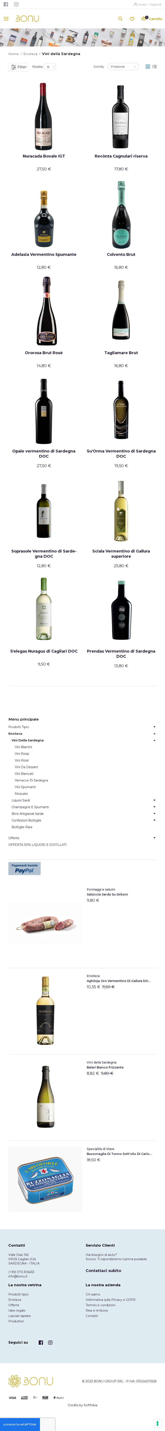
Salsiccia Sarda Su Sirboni (107, 894)
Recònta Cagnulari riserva (121, 156)
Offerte (13, 1305)
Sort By (99, 66)
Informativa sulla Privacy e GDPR (111, 1300)
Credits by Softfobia (82, 1405)
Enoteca (30, 54)
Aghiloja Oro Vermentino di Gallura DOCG (119, 981)
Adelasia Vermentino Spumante (43, 254)
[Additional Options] (82, 868)
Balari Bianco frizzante (105, 1067)
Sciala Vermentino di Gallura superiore (121, 554)
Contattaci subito (103, 1270)
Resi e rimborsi (97, 1310)
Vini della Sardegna (101, 1062)
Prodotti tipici (18, 1294)
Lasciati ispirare (19, 1316)
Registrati (156, 4)
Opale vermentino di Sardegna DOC (43, 454)
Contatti (92, 1316)
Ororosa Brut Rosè (44, 352)
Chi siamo (93, 1294)
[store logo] (27, 18)
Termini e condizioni (100, 1305)
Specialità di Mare (100, 1149)
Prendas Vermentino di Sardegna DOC (121, 654)
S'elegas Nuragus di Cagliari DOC (44, 651)
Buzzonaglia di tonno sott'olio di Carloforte (119, 1154)
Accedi (142, 4)
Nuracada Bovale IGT (44, 156)
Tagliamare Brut (121, 352)
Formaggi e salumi (101, 889)
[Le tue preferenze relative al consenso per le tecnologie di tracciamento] (157, 1423)
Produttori (16, 1321)
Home (13, 54)
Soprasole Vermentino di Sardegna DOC (43, 554)
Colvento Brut (121, 254)
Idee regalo (17, 1310)
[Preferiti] (132, 18)
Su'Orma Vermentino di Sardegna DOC (121, 454)
